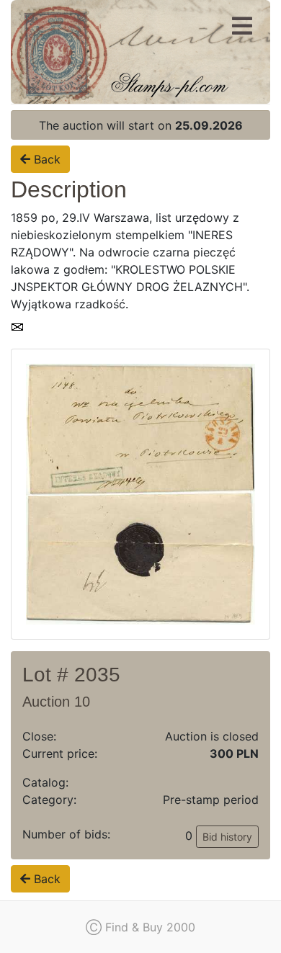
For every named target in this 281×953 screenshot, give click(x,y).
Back (45, 159)
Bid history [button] (227, 837)
